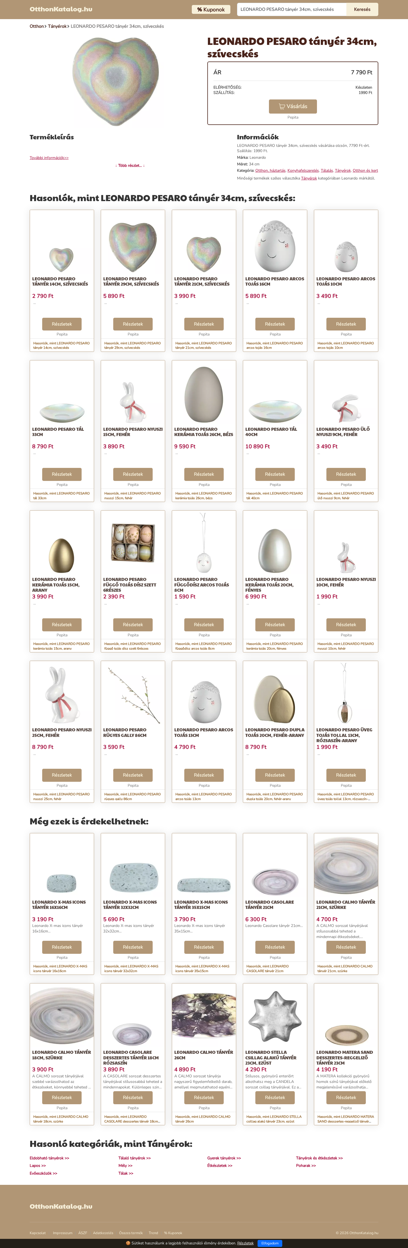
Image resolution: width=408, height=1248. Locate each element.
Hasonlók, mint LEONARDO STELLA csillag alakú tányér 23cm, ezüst (274, 1119)
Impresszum (62, 1233)
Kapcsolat (38, 1233)
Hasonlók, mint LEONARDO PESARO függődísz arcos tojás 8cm (203, 646)
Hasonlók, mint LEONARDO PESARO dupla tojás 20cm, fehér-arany (274, 796)
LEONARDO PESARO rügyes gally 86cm (125, 732)
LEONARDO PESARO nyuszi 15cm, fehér (133, 431)
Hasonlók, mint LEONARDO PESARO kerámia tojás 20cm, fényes (274, 646)
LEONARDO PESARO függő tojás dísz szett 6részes (129, 584)
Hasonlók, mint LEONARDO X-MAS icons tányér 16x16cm (60, 968)
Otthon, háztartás (270, 170)
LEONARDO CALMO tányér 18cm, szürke (61, 1054)
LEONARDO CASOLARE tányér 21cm (269, 904)
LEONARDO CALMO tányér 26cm (203, 1054)
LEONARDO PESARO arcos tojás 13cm (203, 732)
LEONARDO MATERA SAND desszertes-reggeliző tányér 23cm (344, 1057)
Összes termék (131, 1233)
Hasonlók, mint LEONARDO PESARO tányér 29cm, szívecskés (132, 345)
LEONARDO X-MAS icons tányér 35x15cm (201, 904)
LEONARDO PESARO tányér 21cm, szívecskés (202, 281)
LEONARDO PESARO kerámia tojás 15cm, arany (56, 584)
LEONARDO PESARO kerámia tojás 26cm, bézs (203, 431)
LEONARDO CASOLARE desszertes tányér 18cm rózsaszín (131, 1057)
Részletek (62, 324)
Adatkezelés (103, 1233)
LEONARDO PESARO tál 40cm (271, 431)
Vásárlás (297, 106)
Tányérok (343, 170)
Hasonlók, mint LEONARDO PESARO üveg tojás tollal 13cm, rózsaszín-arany (346, 799)
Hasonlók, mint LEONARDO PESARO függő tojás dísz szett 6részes (132, 646)
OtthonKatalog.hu (61, 8)
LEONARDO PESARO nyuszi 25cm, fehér (62, 732)
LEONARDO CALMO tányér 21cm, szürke (345, 904)
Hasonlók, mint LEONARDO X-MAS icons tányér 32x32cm (131, 968)
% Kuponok (173, 1233)
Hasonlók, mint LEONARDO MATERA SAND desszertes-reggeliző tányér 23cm (346, 1121)
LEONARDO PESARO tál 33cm (58, 431)
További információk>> (49, 157)
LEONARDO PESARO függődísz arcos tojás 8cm (201, 584)
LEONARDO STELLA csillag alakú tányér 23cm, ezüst (270, 1057)
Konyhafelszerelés (303, 170)
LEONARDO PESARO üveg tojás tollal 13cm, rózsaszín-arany (344, 734)
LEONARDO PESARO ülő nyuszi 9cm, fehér (343, 431)
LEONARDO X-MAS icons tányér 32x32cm (130, 904)
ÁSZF (82, 1233)
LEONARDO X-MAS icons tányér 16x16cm (59, 904)
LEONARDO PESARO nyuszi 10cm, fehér (346, 582)
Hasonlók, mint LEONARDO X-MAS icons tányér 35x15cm (202, 968)
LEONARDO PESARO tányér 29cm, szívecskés (131, 281)
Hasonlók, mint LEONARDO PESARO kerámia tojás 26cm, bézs (203, 495)
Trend (153, 1233)
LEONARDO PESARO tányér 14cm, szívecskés (60, 281)
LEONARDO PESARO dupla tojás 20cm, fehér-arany (274, 732)
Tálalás (327, 170)
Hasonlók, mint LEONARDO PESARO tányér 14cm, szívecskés (61, 345)
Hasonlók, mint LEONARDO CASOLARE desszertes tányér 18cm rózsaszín (131, 1121)
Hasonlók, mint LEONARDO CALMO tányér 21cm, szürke (345, 968)
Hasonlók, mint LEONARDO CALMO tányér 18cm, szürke (60, 1119)
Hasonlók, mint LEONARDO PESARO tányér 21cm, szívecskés (203, 345)
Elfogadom (270, 1243)
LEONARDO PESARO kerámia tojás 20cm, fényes (269, 584)
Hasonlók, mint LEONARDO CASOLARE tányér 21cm (267, 968)
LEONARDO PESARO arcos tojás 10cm (345, 281)
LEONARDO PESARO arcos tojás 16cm (274, 281)
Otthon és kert (365, 170)
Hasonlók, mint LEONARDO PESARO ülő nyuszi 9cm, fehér (346, 495)
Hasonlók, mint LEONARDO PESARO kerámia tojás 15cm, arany (61, 646)
